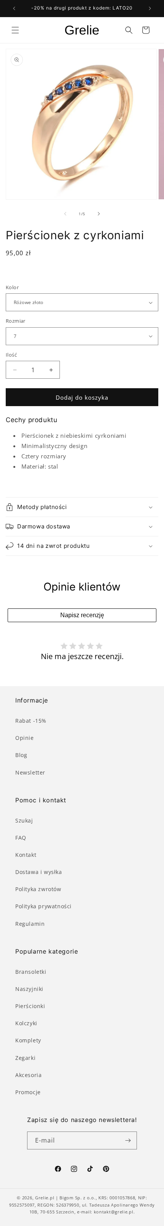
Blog (21, 755)
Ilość (11, 354)
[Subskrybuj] (128, 1140)
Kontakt (25, 854)
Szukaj (24, 820)
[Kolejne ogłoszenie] (149, 8)
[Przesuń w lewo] (65, 213)
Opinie (24, 737)
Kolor (12, 287)
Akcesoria (28, 1075)
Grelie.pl (44, 1197)
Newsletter (30, 772)
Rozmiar (16, 320)
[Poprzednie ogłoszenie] (14, 8)
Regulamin (30, 923)
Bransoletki (31, 971)
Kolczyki (26, 1023)
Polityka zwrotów (38, 889)
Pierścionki (30, 1006)
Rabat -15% (31, 720)
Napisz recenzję (82, 615)
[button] (15, 30)
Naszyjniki (29, 988)
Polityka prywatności (43, 906)
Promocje (28, 1092)
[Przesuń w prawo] (98, 213)
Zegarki (25, 1057)
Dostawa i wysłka (38, 871)
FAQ (20, 837)
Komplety (28, 1040)
